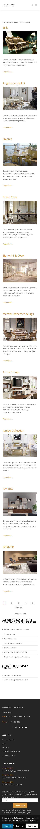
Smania (7, 139)
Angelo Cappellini (14, 83)
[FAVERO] (20, 504)
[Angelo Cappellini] (20, 98)
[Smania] (20, 154)
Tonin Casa (10, 197)
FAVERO (8, 488)
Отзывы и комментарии (11, 751)
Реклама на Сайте (8, 755)
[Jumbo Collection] (20, 445)
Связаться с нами (8, 740)
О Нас (4, 744)
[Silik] (20, 42)
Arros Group (11, 372)
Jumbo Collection (13, 430)
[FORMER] (20, 562)
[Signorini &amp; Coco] (20, 270)
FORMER (8, 547)
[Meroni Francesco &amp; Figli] (20, 329)
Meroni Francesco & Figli (18, 314)
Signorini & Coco (13, 255)
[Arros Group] (20, 387)
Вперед (19, 607)
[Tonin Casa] (20, 212)
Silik (5, 27)
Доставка (5, 748)
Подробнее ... (8, 72)
